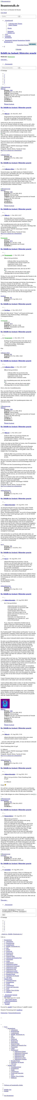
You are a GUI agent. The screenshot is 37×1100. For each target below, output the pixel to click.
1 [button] (4, 75)
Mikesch (3, 88)
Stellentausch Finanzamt (21, 1053)
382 (11, 297)
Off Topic (13, 1064)
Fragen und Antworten (17, 1073)
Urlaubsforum (15, 1071)
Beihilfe (6, 1091)
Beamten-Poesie (15, 1061)
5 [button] (4, 81)
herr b (2, 544)
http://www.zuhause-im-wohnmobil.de (11, 150)
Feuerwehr (14, 1039)
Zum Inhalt (4, 12)
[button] (4, 73)
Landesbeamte (15, 1033)
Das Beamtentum (9, 1095)
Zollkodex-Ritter (5, 155)
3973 (11, 241)
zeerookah (3, 855)
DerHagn (3, 296)
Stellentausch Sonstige (20, 1059)
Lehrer (13, 1048)
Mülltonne (14, 1077)
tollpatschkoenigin (6, 490)
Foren (5, 1027)
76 (10, 492)
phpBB (10, 1007)
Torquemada (4, 238)
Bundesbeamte (15, 1031)
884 (11, 857)
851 (11, 802)
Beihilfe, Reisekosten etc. (18, 1034)
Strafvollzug (14, 1042)
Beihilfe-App (7, 1089)
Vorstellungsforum (16, 1067)
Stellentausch (14, 1050)
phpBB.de (19, 1010)
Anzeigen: (5, 910)
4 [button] (4, 79)
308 (11, 546)
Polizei (13, 1037)
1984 (11, 90)
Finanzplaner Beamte (22, 45)
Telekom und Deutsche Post (18, 1045)
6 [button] (4, 82)
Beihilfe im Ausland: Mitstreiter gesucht (18, 53)
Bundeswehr (14, 1040)
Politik (13, 1070)
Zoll (12, 1036)
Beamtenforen (11, 1028)
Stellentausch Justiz (19, 1054)
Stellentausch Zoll (19, 1056)
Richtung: (16, 911)
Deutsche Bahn (15, 1044)
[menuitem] (15, 23)
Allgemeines (14, 1030)
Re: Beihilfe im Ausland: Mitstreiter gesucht (16, 107)
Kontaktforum (15, 1068)
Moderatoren (11, 56)
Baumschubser (5, 800)
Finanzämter (14, 1047)
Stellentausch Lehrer (20, 1057)
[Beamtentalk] (5, 1)
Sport (12, 1074)
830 (11, 156)
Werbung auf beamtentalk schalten (13, 1085)
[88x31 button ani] (32, 45)
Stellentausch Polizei (20, 1051)
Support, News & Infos (17, 1076)
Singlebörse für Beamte (17, 1062)
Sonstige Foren (12, 1065)
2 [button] (4, 76)
